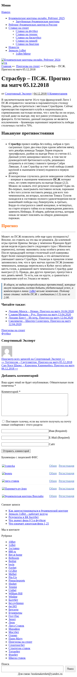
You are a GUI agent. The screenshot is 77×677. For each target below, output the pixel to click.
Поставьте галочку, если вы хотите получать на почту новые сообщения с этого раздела (36, 423)
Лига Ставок (16, 625)
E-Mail (53, 437)
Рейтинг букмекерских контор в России (33, 24)
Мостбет (14, 632)
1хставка (14, 548)
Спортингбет (17, 645)
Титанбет (14, 651)
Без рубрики (16, 603)
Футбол (6, 333)
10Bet (12, 541)
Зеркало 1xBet (17, 50)
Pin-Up (13, 577)
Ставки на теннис (27, 34)
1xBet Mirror (23, 53)
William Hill (15, 593)
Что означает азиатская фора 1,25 (29, 523)
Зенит (12, 619)
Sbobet (12, 583)
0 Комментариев (57, 93)
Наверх (5, 12)
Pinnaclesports (17, 580)
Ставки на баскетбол (28, 37)
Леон (12, 622)
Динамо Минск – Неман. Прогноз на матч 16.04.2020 (41, 311)
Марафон (14, 628)
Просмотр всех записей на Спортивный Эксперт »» (33, 358)
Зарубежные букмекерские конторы (37, 21)
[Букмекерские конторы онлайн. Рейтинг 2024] (30, 59)
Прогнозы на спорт (28, 66)
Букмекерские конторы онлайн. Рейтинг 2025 (37, 18)
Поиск (5, 664)
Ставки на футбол (27, 31)
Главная (6, 66)
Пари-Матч (15, 638)
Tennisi (13, 587)
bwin (11, 564)
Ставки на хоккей (26, 40)
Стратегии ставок (19, 648)
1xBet (32, 291)
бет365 (13, 606)
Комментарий (10, 391)
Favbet (12, 567)
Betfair (12, 561)
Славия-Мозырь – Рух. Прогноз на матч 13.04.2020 (40, 314)
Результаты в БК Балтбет (24, 517)
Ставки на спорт (19, 27)
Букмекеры (15, 612)
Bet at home (15, 554)
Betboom (14, 557)
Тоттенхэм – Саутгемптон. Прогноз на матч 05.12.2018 (36, 362)
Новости (14, 47)
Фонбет (13, 654)
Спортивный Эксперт (18, 93)
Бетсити (13, 609)
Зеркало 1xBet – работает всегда (28, 513)
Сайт (52, 444)
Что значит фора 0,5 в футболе (27, 520)
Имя (51, 430)
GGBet (13, 570)
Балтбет (13, 599)
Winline (13, 596)
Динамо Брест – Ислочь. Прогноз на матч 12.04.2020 (41, 317)
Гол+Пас (14, 616)
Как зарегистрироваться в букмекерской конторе (38, 510)
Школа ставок (17, 657)
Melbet (12, 574)
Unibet (12, 590)
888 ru (12, 551)
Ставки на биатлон (27, 44)
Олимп (13, 635)
